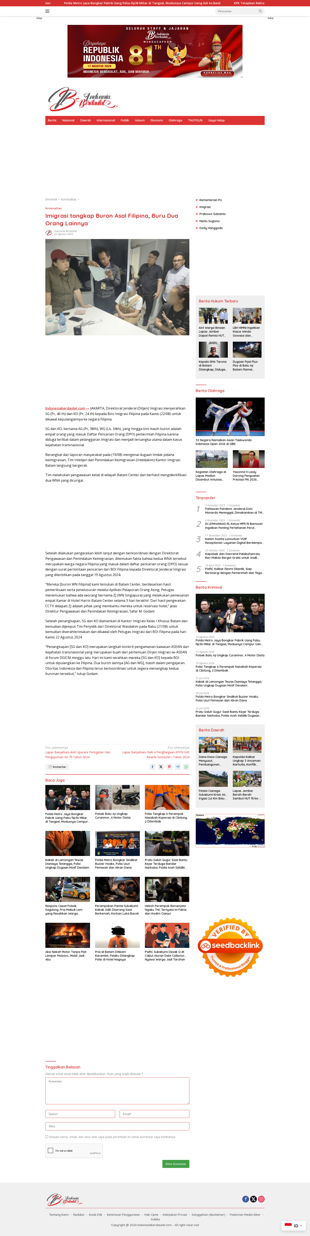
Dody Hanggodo (211, 228)
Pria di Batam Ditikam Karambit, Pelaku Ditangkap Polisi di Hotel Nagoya (115, 955)
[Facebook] (245, 1199)
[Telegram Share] (178, 767)
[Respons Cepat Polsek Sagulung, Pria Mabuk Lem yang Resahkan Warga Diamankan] (67, 889)
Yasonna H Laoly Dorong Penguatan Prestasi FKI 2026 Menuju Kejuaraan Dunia (246, 476)
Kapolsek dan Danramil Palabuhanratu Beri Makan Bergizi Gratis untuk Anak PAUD (232, 556)
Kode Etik (95, 1215)
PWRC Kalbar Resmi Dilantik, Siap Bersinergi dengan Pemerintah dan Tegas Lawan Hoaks (234, 571)
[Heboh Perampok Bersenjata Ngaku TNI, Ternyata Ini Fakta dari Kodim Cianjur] (167, 889)
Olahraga (175, 120)
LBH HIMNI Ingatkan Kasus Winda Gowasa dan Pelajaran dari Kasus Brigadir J (246, 332)
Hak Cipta (151, 1215)
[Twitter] (253, 1199)
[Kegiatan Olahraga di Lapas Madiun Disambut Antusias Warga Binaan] (212, 459)
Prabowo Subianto (212, 214)
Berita (52, 120)
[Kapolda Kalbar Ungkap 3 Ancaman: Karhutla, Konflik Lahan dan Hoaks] (247, 745)
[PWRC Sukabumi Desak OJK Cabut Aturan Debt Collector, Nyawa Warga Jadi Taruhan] (167, 935)
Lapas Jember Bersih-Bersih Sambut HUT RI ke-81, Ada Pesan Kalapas (246, 795)
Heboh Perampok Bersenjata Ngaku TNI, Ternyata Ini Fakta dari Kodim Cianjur (165, 909)
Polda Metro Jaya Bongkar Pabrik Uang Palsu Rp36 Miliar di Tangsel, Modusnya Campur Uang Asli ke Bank (66, 818)
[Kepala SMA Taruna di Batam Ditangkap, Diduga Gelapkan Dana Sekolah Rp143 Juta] (213, 350)
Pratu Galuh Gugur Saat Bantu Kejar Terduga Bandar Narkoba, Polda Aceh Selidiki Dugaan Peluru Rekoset (166, 864)
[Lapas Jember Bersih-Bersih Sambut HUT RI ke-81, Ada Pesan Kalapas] (247, 779)
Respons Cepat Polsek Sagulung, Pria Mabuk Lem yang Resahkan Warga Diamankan (63, 910)
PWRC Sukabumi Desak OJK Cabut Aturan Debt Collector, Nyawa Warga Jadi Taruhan (165, 955)
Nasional (68, 120)
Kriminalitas (53, 208)
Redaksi (78, 1215)
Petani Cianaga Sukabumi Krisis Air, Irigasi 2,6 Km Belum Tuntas (213, 795)
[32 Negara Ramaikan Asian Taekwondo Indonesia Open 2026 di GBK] (230, 417)
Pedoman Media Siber (245, 1215)
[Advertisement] (26, 79)
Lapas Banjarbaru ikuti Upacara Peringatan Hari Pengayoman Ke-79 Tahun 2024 (77, 752)
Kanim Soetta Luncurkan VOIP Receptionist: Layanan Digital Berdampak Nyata (234, 541)
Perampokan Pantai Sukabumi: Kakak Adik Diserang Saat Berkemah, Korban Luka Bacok (117, 909)
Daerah (85, 120)
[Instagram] (261, 1199)
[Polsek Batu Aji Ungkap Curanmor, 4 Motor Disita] (117, 797)
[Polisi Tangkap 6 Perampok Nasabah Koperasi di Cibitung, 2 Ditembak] (167, 797)
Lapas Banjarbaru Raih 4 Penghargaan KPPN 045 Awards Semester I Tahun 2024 (155, 752)
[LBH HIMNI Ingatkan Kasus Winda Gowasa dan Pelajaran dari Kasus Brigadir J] (247, 316)
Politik (125, 120)
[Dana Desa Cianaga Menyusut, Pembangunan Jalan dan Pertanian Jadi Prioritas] (213, 745)
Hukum (140, 120)
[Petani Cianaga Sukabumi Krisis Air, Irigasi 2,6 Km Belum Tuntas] (213, 779)
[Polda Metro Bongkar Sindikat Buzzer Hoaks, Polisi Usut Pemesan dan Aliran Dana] (117, 843)
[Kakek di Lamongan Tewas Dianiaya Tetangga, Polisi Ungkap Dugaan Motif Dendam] (67, 843)
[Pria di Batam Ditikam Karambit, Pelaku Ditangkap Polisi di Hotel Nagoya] (117, 935)
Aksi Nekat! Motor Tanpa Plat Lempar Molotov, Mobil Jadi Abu (65, 955)
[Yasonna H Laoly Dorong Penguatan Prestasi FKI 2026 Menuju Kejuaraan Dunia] (249, 459)
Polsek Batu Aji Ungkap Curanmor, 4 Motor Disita (113, 816)
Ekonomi (157, 120)
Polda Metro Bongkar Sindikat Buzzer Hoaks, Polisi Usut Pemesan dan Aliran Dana (116, 863)
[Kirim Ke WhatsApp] (186, 767)
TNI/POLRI (195, 120)
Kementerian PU (210, 200)
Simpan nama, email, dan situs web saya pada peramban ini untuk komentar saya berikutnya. (112, 1137)
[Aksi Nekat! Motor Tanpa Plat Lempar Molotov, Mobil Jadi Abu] (67, 935)
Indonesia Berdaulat (65, 231)
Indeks (155, 1219)
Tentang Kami (59, 1215)
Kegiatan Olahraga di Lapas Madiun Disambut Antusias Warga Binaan (211, 476)
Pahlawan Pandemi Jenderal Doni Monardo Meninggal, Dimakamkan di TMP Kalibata (234, 511)
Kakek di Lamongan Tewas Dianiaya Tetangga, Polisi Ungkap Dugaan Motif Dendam (67, 863)
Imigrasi (205, 207)
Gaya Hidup (216, 120)
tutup (39, 18)
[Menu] (48, 11)
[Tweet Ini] (161, 767)
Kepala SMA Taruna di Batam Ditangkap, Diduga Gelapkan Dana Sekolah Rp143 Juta (212, 366)
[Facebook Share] (152, 767)
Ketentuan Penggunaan (123, 1215)
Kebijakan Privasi (175, 1215)
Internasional (106, 120)
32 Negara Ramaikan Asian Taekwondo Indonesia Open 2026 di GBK (224, 442)
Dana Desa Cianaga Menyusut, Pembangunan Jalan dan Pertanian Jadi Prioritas (213, 761)
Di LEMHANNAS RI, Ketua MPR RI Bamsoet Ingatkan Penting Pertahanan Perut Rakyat (234, 526)
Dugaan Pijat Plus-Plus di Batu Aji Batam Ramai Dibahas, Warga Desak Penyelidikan (246, 366)
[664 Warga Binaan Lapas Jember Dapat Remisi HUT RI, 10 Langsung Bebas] (213, 316)
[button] (260, 11)
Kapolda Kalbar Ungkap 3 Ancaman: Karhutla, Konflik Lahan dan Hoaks (247, 761)
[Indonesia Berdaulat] (82, 99)
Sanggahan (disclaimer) (208, 1215)
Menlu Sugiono (209, 221)
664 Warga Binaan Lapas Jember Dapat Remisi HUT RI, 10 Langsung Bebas (212, 332)
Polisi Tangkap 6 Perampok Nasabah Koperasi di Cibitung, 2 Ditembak (166, 817)
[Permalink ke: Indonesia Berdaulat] (48, 232)
